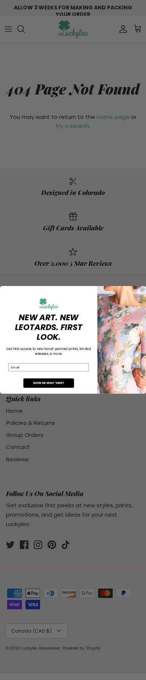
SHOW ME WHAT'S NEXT (48, 383)
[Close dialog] (142, 289)
